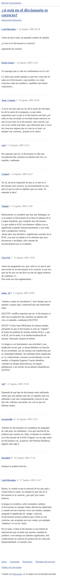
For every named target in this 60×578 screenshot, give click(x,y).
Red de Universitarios (11, 3)
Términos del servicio (45, 561)
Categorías (15, 561)
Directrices (27, 561)
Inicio (4, 561)
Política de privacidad (11, 567)
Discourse (17, 574)
